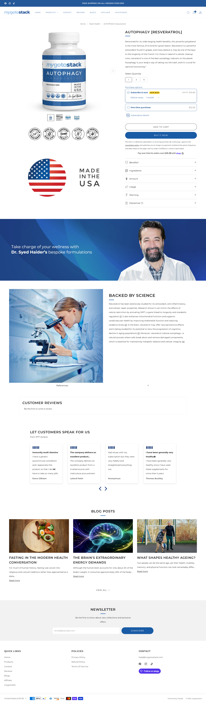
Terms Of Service (79, 666)
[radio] (128, 92)
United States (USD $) (14, 698)
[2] (126, 325)
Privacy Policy (78, 657)
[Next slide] (113, 71)
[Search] (188, 12)
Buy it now (161, 135)
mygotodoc (121, 12)
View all (101, 590)
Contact (67, 12)
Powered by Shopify (175, 699)
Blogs (93, 12)
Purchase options (133, 87)
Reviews (81, 12)
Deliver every (137, 97)
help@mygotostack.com (151, 657)
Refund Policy (78, 662)
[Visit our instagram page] (10, 3)
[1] (120, 316)
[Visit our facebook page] (5, 3)
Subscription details (140, 115)
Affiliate (105, 12)
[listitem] (103, 3)
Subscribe (137, 630)
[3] (138, 333)
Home (38, 12)
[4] (183, 341)
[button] (161, 107)
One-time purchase (141, 107)
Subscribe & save (145, 92)
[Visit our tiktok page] (14, 3)
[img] (46, 447)
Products (51, 12)
